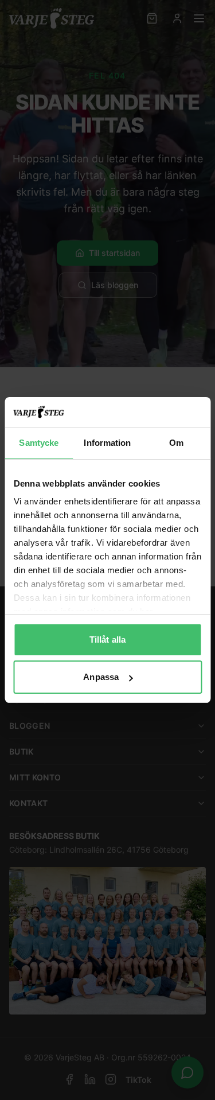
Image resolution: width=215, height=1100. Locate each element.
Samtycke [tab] (38, 443)
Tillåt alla (107, 639)
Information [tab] (107, 443)
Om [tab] (176, 443)
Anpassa (101, 677)
